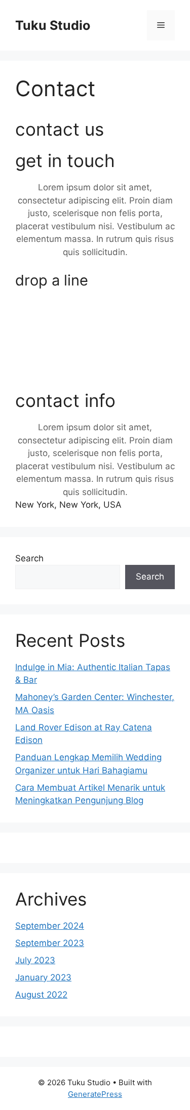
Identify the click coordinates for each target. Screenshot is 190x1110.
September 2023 (49, 943)
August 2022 (41, 995)
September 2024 (49, 926)
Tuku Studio (52, 25)
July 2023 (35, 960)
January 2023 (43, 977)
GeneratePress (95, 1094)
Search (29, 558)
